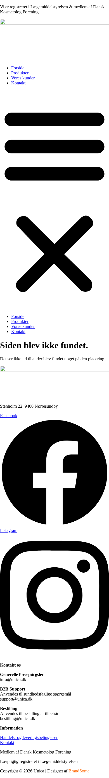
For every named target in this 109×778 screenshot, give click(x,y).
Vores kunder (23, 78)
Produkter (20, 72)
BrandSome (78, 771)
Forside (17, 67)
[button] (54, 200)
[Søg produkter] (4, 56)
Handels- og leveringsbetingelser (29, 737)
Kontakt (18, 83)
